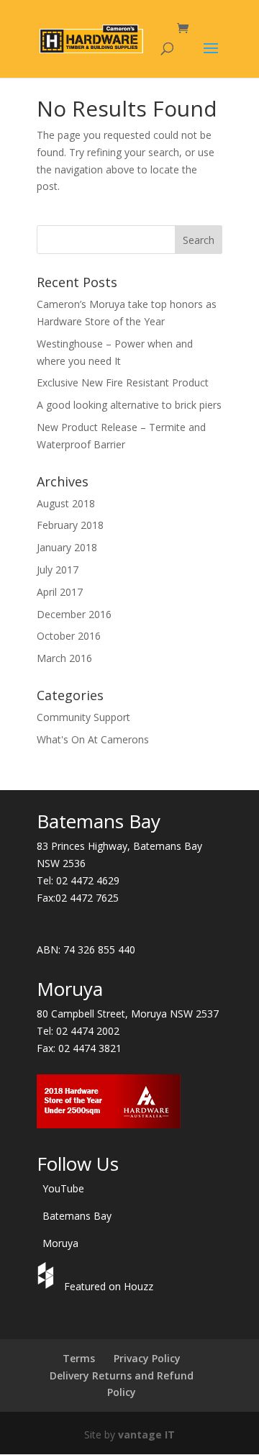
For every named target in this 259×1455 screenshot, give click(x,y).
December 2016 (74, 614)
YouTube (63, 1188)
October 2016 (69, 636)
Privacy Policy (147, 1358)
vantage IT (146, 1434)
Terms (79, 1358)
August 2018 (66, 503)
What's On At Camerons (93, 739)
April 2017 (60, 592)
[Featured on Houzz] (47, 1286)
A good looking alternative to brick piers (129, 405)
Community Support (83, 717)
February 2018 (70, 525)
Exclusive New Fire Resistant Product (123, 382)
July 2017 (57, 569)
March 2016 (64, 658)
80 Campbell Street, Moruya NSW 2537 (128, 1013)
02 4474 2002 (87, 1031)
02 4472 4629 (87, 880)
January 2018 (67, 547)
